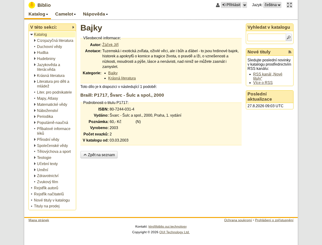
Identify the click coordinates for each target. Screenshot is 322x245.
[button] (244, 5)
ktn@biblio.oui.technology (168, 226)
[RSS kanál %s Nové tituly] (290, 52)
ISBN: (103, 109)
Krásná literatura (122, 78)
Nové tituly (259, 51)
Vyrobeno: (99, 128)
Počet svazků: (96, 134)
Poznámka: (99, 122)
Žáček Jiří (110, 45)
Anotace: (93, 51)
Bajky (91, 27)
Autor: (95, 45)
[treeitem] (52, 35)
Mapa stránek (39, 220)
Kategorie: (92, 73)
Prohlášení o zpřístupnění (274, 220)
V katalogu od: (96, 140)
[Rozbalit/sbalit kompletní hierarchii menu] (73, 27)
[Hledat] (289, 37)
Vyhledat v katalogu (269, 27)
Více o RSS (263, 83)
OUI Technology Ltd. (174, 232)
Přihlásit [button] (233, 5)
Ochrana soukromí (238, 220)
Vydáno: (101, 115)
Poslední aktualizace (260, 96)
